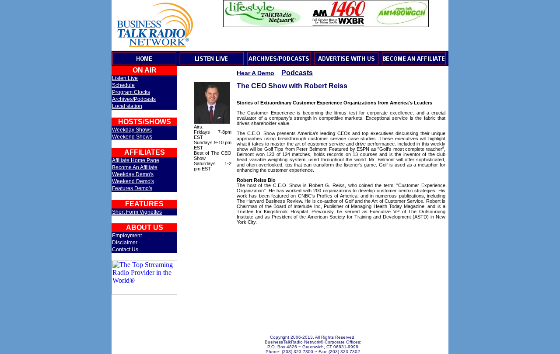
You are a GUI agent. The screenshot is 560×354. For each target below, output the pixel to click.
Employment (127, 236)
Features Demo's (132, 188)
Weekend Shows (132, 137)
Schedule (123, 85)
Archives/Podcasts (134, 99)
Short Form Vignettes (137, 212)
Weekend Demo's (133, 181)
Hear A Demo (255, 72)
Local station (127, 106)
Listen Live (125, 78)
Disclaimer (124, 242)
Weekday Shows (132, 130)
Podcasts (297, 72)
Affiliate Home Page (135, 160)
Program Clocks (131, 92)
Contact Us (125, 249)
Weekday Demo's (133, 174)
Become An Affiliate (135, 167)
